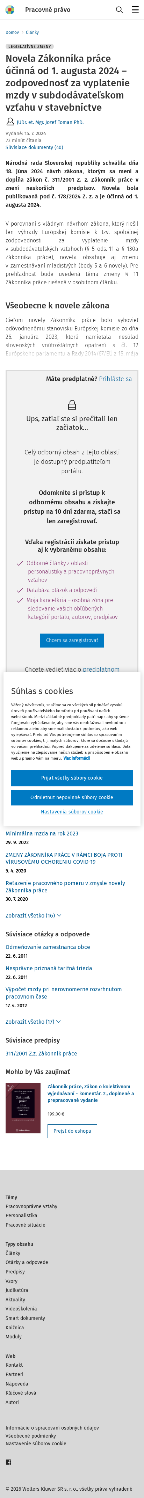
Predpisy (15, 1272)
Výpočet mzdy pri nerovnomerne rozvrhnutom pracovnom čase (64, 993)
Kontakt (14, 1365)
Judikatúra (17, 1290)
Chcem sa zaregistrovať (72, 640)
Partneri (14, 1375)
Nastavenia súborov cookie (72, 812)
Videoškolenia (21, 1309)
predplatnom (101, 669)
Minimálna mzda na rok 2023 (42, 833)
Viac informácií (77, 758)
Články (32, 32)
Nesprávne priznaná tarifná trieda (49, 968)
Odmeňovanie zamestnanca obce (48, 947)
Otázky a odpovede (27, 1262)
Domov (12, 32)
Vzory (11, 1281)
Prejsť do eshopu (72, 1131)
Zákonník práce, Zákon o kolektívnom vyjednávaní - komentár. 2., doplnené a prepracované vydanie (91, 1093)
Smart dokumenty (25, 1318)
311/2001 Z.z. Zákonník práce (41, 1053)
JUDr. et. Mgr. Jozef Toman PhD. (50, 122)
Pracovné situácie (25, 1225)
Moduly (14, 1337)
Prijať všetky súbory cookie (72, 778)
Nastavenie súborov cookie (36, 1444)
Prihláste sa (115, 379)
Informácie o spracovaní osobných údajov (52, 1428)
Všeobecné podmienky (31, 1436)
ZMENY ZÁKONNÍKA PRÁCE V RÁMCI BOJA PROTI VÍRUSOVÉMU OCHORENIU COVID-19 (64, 858)
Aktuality (15, 1300)
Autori (12, 1402)
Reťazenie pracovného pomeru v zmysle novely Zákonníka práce (65, 887)
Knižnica (15, 1328)
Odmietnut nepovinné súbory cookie (71, 798)
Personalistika (21, 1216)
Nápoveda (17, 1384)
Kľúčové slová (21, 1393)
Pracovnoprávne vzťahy (31, 1207)
